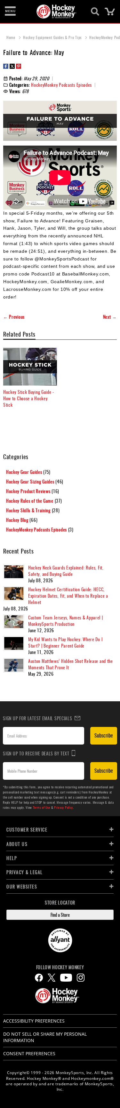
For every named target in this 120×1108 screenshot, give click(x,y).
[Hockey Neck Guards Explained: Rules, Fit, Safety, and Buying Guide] (13, 571)
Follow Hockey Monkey (60, 967)
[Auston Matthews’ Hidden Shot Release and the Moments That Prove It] (13, 665)
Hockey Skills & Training (29, 510)
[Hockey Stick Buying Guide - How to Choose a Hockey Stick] (30, 366)
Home (11, 37)
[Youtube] (66, 978)
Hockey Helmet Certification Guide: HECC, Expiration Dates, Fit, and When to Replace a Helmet (68, 595)
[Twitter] (51, 978)
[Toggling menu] (10, 11)
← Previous (14, 317)
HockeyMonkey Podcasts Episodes (61, 84)
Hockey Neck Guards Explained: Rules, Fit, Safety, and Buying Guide (66, 570)
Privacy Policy (63, 807)
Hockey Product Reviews (29, 491)
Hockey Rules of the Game (30, 500)
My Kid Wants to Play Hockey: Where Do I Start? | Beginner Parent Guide (65, 642)
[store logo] (56, 11)
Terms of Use (41, 807)
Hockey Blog (17, 519)
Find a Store (60, 914)
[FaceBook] (39, 978)
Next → (110, 317)
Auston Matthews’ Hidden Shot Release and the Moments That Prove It (70, 664)
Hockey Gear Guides (24, 471)
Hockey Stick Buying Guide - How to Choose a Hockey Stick (28, 398)
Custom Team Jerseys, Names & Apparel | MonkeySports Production (65, 620)
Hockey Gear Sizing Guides (30, 481)
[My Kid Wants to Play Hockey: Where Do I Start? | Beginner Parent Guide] (13, 643)
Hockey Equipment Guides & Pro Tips (53, 37)
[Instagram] (80, 978)
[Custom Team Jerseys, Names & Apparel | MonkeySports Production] (13, 621)
